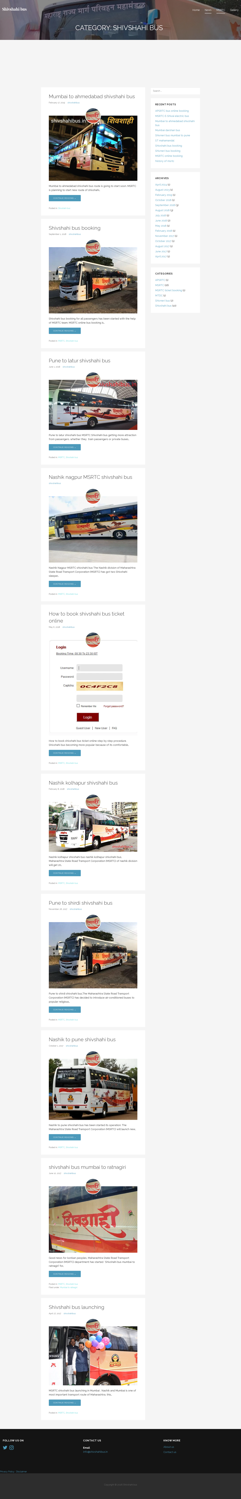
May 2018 (160, 225)
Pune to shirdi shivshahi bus (80, 903)
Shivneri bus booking (167, 150)
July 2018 (160, 215)
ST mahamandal (164, 140)
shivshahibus (74, 102)
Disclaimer (21, 1471)
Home (196, 10)
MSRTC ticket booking (168, 290)
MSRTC (220, 10)
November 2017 (164, 235)
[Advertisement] (120, 60)
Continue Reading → (64, 198)
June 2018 (161, 220)
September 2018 (165, 205)
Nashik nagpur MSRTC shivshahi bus (90, 477)
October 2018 (163, 200)
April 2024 (161, 184)
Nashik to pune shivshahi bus (82, 1039)
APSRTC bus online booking (172, 110)
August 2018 (162, 210)
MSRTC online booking (169, 155)
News (208, 10)
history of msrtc (164, 161)
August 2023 (162, 189)
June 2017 (161, 251)
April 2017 (161, 256)
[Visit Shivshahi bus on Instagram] (11, 1448)
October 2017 (163, 241)
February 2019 (163, 194)
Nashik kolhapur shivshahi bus (83, 783)
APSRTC (160, 280)
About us (168, 1446)
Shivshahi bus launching (76, 1307)
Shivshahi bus (14, 9)
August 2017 (162, 246)
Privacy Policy (7, 1471)
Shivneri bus (162, 300)
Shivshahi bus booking (75, 228)
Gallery (234, 10)
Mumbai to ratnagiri (68, 1287)
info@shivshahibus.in (95, 1451)
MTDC (159, 295)
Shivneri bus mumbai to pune (172, 135)
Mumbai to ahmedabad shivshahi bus (92, 96)
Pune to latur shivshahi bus (79, 360)
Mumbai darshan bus (167, 130)
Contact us (169, 1452)
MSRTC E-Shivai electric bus (172, 116)
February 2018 (163, 230)
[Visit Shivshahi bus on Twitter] (5, 1448)
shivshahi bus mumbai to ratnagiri (87, 1167)
